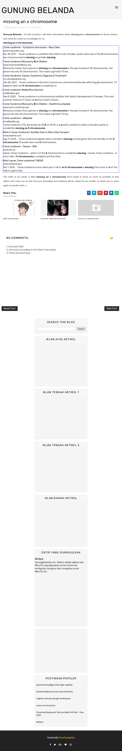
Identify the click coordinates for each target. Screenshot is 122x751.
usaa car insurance (45, 705)
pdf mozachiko (11, 218)
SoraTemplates (67, 737)
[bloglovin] (66, 745)
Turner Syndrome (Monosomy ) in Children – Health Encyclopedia (36, 104)
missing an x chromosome (51, 177)
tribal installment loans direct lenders (54, 691)
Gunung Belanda (38, 10)
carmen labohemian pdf (53, 218)
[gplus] (60, 745)
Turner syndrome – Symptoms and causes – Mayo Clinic (31, 47)
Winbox (39, 558)
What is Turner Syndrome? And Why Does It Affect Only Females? (36, 132)
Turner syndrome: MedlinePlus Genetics (23, 90)
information (35, 27)
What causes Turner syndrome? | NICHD (23, 160)
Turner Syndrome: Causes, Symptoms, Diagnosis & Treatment (35, 75)
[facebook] (50, 745)
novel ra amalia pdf (88, 218)
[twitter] (55, 745)
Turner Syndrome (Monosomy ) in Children (25, 61)
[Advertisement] (61, 364)
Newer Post (10, 308)
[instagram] (70, 745)
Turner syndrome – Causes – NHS (20, 146)
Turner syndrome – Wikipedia (17, 118)
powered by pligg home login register (54, 685)
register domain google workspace (53, 698)
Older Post (111, 308)
